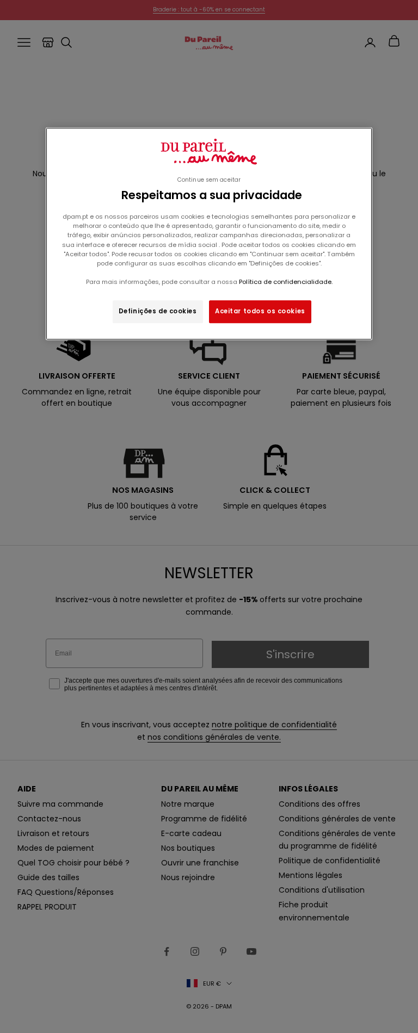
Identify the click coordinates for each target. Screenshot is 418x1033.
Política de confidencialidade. (286, 281)
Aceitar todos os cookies (260, 311)
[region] (209, 233)
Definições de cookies (158, 311)
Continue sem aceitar (209, 180)
